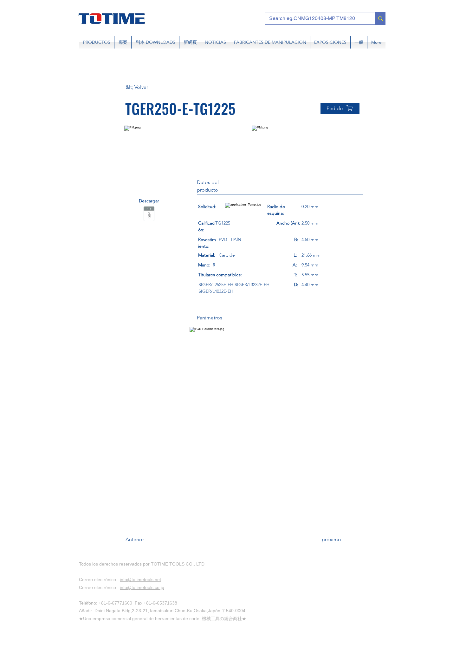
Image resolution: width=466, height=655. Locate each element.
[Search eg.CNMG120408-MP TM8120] (380, 18)
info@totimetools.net (140, 579)
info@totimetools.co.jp (142, 587)
